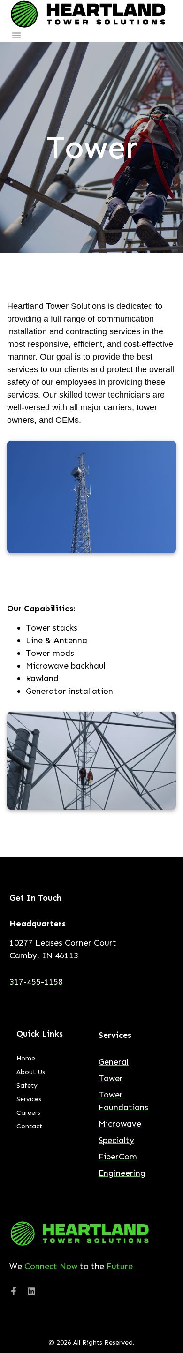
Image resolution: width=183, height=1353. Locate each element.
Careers (28, 1113)
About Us (30, 1072)
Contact (29, 1126)
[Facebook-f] (13, 1291)
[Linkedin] (31, 1291)
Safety (27, 1086)
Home (25, 1058)
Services (28, 1099)
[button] (16, 35)
